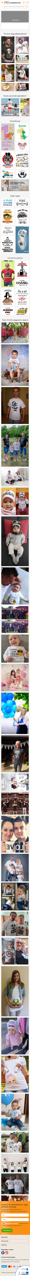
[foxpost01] (15, 16)
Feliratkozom (7, 1230)
